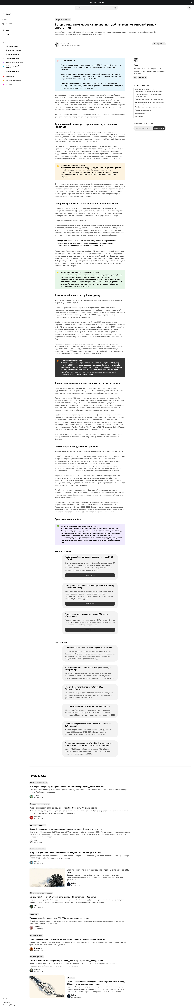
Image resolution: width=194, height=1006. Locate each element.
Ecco (67, 43)
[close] (191, 2)
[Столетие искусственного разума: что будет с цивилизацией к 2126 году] (47, 877)
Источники (139, 116)
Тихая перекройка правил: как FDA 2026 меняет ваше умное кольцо (61, 918)
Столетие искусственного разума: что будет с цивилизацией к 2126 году (98, 871)
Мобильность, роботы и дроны (41, 893)
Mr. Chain (37, 861)
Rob (35, 905)
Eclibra (73, 883)
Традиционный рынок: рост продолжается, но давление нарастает (148, 90)
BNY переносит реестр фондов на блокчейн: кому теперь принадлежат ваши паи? (67, 787)
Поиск (81, 8)
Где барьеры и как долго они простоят (148, 107)
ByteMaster (38, 948)
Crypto (36, 795)
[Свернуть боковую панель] (3, 8)
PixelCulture (38, 927)
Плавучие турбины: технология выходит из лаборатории (149, 95)
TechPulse (37, 969)
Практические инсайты (143, 110)
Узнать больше (140, 113)
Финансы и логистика (37, 849)
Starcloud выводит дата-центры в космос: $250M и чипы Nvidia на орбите (63, 808)
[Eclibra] (7, 8)
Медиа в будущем (36, 957)
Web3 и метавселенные (38, 783)
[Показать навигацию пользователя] (189, 8)
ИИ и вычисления (36, 935)
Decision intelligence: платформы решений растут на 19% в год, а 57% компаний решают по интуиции (97, 983)
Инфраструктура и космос (39, 804)
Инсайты (71, 978)
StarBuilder (37, 816)
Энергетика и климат (63, 20)
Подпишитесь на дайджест (143, 123)
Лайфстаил (34, 914)
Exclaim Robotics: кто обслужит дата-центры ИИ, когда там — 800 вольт (63, 897)
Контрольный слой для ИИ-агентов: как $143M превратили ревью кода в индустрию (68, 939)
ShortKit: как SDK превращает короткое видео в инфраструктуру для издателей (66, 961)
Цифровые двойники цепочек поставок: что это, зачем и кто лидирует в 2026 (65, 853)
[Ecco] (57, 44)
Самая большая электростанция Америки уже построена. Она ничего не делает (66, 829)
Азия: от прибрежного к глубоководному (149, 99)
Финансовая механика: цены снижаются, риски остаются (149, 103)
